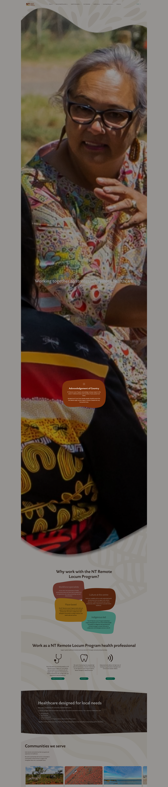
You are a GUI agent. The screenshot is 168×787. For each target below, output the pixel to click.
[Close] (84, 384)
